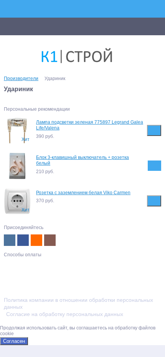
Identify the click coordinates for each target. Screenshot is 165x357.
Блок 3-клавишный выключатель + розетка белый (82, 160)
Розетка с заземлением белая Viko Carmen (83, 192)
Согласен (14, 341)
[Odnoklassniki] (36, 240)
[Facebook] (23, 240)
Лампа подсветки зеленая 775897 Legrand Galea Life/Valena (89, 125)
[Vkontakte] (9, 240)
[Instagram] (50, 240)
